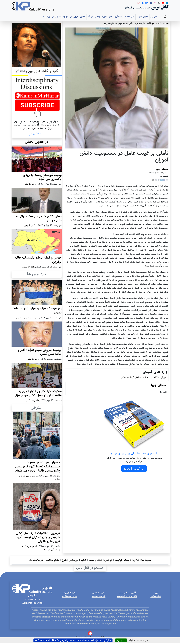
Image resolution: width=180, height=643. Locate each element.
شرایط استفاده (98, 595)
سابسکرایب (36, 133)
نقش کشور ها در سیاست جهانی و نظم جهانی (39, 218)
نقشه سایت (155, 595)
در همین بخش (36, 142)
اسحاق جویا (162, 169)
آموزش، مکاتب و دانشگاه (155, 377)
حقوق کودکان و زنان (131, 377)
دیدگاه (90, 16)
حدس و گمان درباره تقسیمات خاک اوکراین (38, 260)
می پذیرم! (121, 640)
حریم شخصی (98, 592)
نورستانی (73, 560)
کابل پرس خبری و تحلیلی (27, 317)
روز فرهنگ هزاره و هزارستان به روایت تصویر (37, 310)
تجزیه (65, 16)
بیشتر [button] (47, 16)
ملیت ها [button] (130, 16)
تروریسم (74, 16)
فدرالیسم (56, 16)
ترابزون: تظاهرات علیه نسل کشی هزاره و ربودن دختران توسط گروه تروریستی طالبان (38, 537)
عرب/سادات (36, 560)
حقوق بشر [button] (143, 16)
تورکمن (108, 560)
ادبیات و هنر (101, 16)
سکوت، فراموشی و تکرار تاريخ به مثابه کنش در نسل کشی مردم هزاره (38, 393)
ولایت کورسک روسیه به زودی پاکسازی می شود (42, 177)
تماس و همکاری (69, 595)
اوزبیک (118, 560)
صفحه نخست (162, 23)
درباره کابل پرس (69, 592)
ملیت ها (146, 560)
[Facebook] (164, 180)
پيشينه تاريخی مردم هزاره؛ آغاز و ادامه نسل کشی (40, 352)
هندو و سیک (95, 560)
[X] (153, 180)
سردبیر (154, 16)
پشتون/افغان (52, 560)
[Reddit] (156, 180)
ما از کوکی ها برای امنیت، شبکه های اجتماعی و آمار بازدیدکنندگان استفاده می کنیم (73, 640)
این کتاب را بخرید (134, 468)
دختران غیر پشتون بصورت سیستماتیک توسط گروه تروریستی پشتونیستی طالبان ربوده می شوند (37, 466)
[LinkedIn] (161, 180)
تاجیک (127, 560)
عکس (82, 16)
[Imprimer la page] (159, 180)
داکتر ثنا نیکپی (29, 183)
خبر (110, 16)
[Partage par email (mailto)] (167, 180)
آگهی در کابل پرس (127, 592)
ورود (156, 592)
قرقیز (83, 560)
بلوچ (64, 560)
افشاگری (118, 16)
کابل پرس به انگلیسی (127, 595)
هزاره (136, 560)
